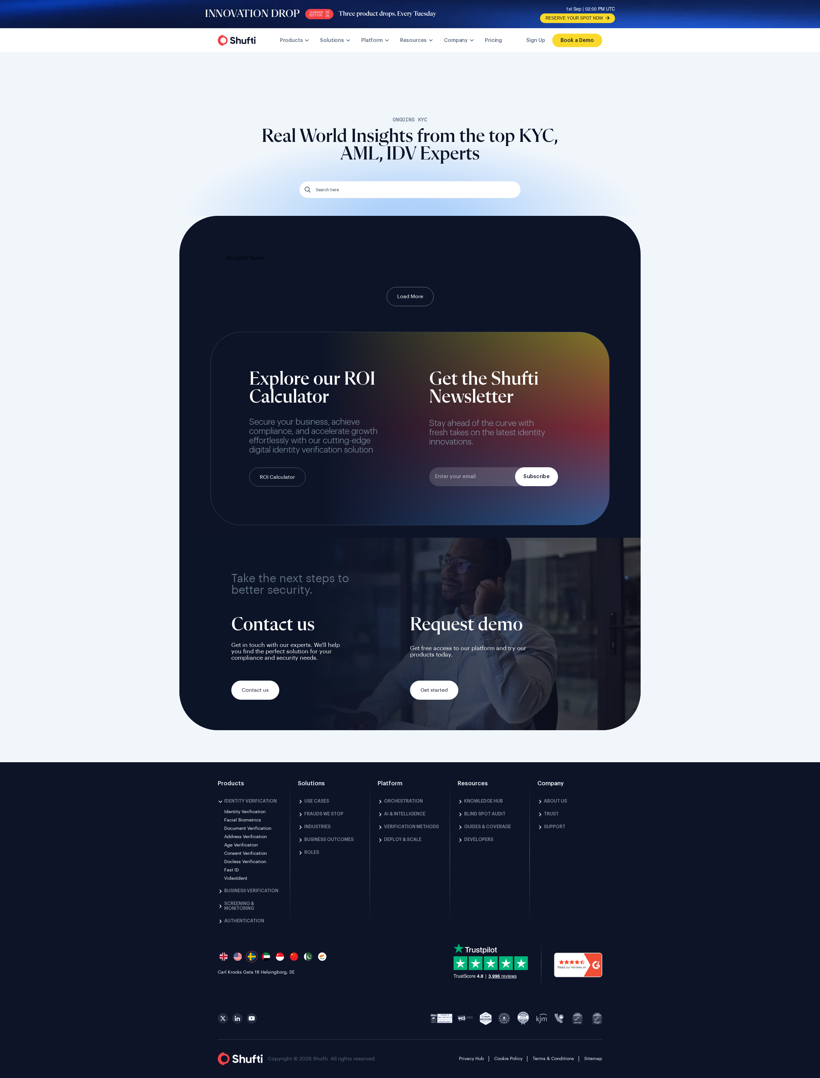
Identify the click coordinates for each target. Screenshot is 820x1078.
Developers (478, 839)
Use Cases (316, 801)
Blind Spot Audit (484, 814)
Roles (311, 852)
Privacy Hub (471, 1059)
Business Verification (251, 891)
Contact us (255, 690)
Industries (317, 827)
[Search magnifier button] (307, 189)
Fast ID (231, 870)
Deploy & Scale (403, 839)
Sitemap (593, 1059)
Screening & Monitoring (239, 906)
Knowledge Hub (483, 801)
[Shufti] (237, 40)
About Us (555, 801)
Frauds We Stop (323, 814)
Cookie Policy (508, 1059)
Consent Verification (245, 853)
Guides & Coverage (487, 827)
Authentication (244, 921)
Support (554, 827)
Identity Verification (250, 801)
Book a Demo (577, 40)
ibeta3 (441, 1018)
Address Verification (245, 837)
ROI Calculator (277, 477)
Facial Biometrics (242, 820)
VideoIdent (235, 878)
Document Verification (247, 828)
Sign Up (535, 40)
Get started (434, 690)
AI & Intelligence (404, 814)
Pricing (493, 40)
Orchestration (403, 801)
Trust (551, 814)
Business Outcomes (329, 839)
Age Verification (241, 845)
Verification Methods (411, 827)
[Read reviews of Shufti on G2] (578, 966)
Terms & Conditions (553, 1059)
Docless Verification (245, 862)
